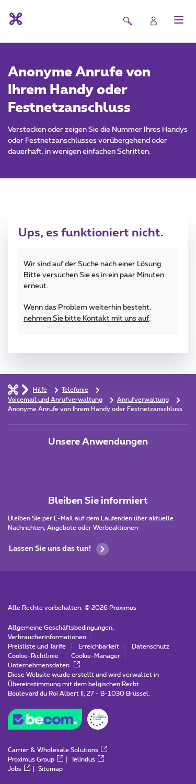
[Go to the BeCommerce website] (58, 722)
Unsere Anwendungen (98, 442)
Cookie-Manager (95, 656)
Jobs (14, 769)
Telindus (83, 759)
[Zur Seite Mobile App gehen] (69, 464)
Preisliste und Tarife (37, 646)
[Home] (13, 389)
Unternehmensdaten (39, 665)
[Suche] (127, 20)
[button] (178, 19)
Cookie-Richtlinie (33, 656)
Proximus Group (31, 759)
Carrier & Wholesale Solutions (53, 750)
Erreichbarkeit (98, 646)
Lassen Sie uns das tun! (50, 548)
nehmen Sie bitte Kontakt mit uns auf (86, 318)
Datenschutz (150, 646)
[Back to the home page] (15, 18)
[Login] (153, 20)
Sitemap (50, 769)
